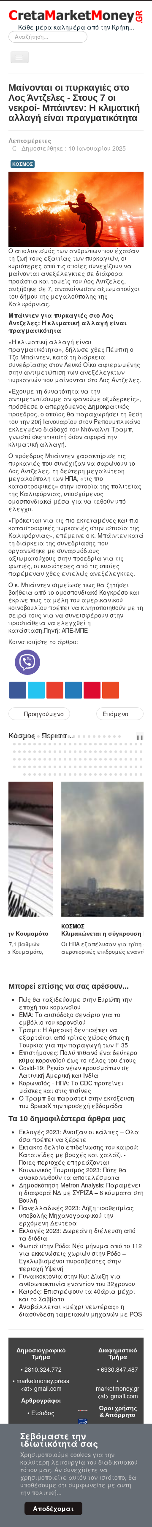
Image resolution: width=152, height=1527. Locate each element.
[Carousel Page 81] (44, 759)
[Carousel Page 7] (43, 736)
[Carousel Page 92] (100, 759)
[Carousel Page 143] (105, 774)
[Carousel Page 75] (14, 759)
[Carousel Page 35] (75, 744)
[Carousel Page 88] (80, 759)
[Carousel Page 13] (74, 736)
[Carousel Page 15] (84, 736)
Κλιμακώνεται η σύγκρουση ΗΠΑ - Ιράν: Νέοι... (78, 933)
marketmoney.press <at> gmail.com (42, 1384)
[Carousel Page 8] (48, 736)
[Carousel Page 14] (79, 736)
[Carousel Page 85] (65, 759)
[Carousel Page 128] (29, 774)
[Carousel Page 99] (136, 759)
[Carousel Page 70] (120, 751)
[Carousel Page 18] (99, 736)
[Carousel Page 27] (34, 744)
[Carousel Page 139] (85, 774)
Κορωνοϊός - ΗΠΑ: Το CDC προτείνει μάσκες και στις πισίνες (71, 1087)
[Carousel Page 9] (53, 736)
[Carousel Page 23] (14, 744)
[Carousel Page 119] (105, 767)
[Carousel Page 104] (29, 767)
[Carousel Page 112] (70, 767)
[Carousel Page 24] (19, 744)
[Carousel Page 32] (60, 744)
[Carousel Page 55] (44, 751)
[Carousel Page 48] (141, 744)
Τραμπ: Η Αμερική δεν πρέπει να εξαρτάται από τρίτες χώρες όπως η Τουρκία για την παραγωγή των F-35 (74, 1037)
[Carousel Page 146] (120, 774)
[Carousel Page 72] (131, 751)
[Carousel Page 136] (70, 774)
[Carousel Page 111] (65, 767)
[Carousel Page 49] (14, 751)
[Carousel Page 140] (90, 774)
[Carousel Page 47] (136, 744)
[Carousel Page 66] (100, 751)
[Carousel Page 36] (80, 744)
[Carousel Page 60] (70, 751)
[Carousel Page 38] (90, 744)
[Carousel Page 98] (131, 759)
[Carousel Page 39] (95, 744)
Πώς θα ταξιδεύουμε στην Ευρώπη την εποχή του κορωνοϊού (75, 1003)
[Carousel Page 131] (44, 774)
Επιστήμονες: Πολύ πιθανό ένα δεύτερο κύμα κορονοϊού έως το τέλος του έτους (78, 1056)
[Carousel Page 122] (120, 767)
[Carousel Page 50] (19, 751)
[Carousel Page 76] (19, 759)
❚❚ (140, 737)
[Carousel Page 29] (44, 744)
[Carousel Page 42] (110, 744)
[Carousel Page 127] (24, 774)
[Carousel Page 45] (126, 744)
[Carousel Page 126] (141, 767)
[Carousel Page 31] (55, 744)
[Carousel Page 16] (89, 736)
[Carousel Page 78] (29, 759)
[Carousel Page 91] (95, 759)
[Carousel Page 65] (95, 751)
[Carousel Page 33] (65, 744)
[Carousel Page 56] (50, 751)
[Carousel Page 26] (29, 744)
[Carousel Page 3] (23, 736)
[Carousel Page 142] (100, 774)
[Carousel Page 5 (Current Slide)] (33, 736)
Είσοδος (42, 1412)
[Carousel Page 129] (34, 774)
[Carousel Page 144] (110, 774)
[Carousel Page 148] (131, 774)
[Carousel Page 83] (55, 759)
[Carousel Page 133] (55, 774)
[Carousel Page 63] (85, 751)
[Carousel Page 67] (105, 751)
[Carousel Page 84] (60, 759)
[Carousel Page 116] (90, 767)
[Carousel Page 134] (60, 774)
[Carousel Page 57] (55, 751)
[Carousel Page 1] (13, 736)
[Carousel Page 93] (105, 759)
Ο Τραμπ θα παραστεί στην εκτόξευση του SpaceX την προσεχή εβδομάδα (76, 1102)
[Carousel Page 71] (126, 751)
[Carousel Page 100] (141, 759)
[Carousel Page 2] (18, 736)
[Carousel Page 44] (120, 744)
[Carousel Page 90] (90, 759)
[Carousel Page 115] (85, 767)
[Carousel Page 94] (110, 759)
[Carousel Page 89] (85, 759)
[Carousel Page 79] (34, 759)
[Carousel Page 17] (94, 736)
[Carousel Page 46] (131, 744)
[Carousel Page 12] (69, 736)
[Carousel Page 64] (90, 751)
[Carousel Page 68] (110, 751)
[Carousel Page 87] (75, 759)
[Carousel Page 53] (34, 751)
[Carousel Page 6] (38, 736)
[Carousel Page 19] (104, 736)
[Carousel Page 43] (115, 744)
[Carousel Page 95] (115, 759)
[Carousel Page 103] (24, 767)
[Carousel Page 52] (29, 751)
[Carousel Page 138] (80, 774)
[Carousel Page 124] (131, 767)
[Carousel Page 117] (95, 767)
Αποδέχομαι (53, 1508)
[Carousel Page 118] (100, 767)
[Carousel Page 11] (63, 736)
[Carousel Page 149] (136, 774)
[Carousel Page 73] (136, 751)
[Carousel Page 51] (24, 751)
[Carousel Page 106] (39, 767)
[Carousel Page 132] (50, 774)
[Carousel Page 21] (114, 736)
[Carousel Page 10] (58, 736)
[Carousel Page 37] (85, 744)
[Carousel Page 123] (126, 767)
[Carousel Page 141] (95, 774)
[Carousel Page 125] (136, 767)
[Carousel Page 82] (50, 759)
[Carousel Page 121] (115, 767)
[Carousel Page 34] (70, 744)
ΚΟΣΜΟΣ (22, 164)
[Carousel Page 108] (50, 767)
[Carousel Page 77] (24, 759)
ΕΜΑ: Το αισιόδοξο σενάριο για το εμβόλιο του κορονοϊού (69, 1018)
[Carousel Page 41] (105, 744)
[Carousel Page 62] (80, 751)
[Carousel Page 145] (115, 774)
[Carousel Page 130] (39, 774)
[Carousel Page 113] (75, 767)
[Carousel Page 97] (126, 759)
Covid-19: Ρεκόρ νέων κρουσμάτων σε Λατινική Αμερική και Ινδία (74, 1071)
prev (128, 736)
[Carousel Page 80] (39, 759)
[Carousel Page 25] (24, 744)
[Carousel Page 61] (75, 751)
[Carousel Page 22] (119, 736)
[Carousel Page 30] (50, 744)
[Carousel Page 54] (39, 751)
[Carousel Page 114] (80, 767)
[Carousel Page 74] (141, 751)
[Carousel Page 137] (75, 774)
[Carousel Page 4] (28, 736)
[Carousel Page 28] (39, 744)
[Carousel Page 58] (60, 751)
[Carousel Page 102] (19, 767)
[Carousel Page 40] (100, 744)
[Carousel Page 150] (141, 774)
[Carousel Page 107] (44, 767)
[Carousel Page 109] (55, 767)
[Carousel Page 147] (126, 774)
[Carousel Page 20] (109, 736)
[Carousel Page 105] (34, 767)
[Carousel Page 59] (65, 751)
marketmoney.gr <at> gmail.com (117, 1392)
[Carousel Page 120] (110, 767)
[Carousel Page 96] (120, 759)
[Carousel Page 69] (115, 751)
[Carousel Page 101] (14, 767)
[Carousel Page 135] (65, 774)
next (134, 736)
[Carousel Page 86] (70, 759)
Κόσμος (22, 926)
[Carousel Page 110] (60, 767)
